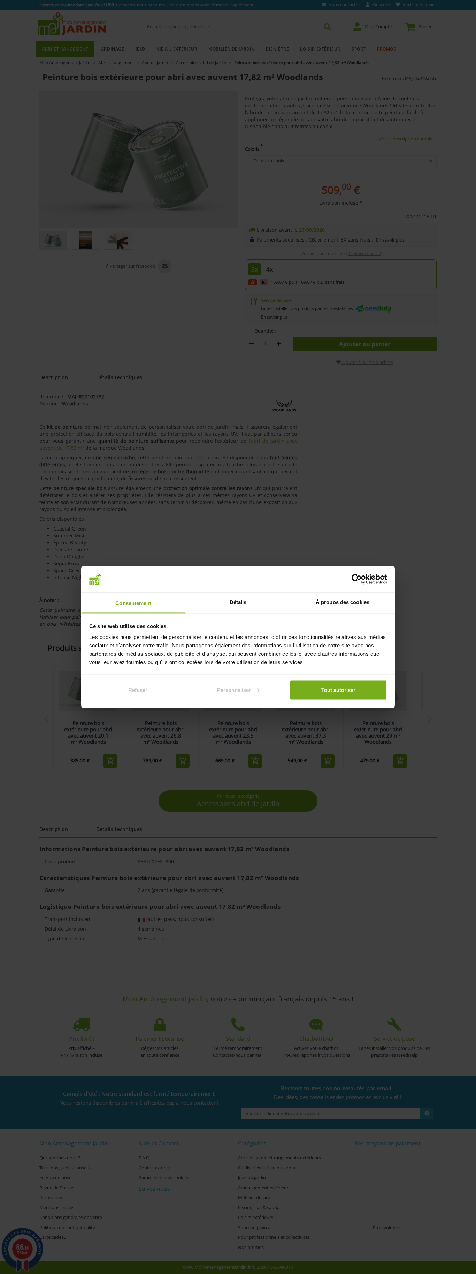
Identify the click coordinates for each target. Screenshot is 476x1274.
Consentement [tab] (133, 603)
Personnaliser (234, 690)
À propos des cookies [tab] (342, 602)
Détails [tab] (238, 602)
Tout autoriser (338, 690)
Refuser (137, 690)
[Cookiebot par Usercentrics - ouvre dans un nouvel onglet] (356, 579)
